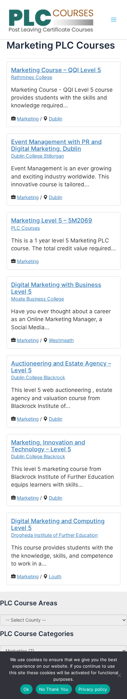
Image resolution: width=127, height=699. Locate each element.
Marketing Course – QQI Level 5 (56, 69)
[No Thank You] (119, 675)
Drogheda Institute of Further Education (54, 535)
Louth (55, 576)
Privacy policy (92, 689)
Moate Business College (37, 299)
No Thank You (54, 689)
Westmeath (61, 340)
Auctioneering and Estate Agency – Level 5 (61, 367)
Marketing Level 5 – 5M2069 (51, 220)
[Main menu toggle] (113, 19)
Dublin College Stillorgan (37, 156)
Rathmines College (31, 77)
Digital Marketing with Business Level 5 (56, 288)
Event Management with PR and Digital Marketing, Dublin (56, 145)
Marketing (28, 118)
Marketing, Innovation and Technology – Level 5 (48, 446)
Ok (26, 689)
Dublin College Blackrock (38, 377)
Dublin (55, 118)
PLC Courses (25, 228)
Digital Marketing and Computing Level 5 (58, 524)
